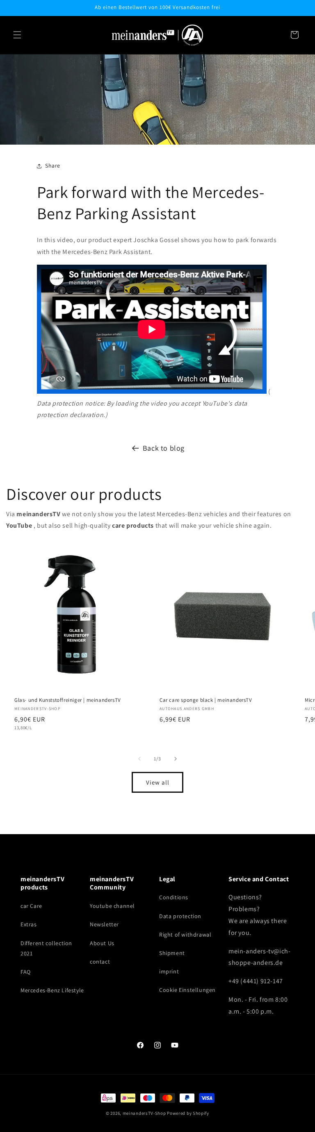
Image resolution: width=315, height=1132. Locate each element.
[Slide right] (176, 759)
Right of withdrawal (185, 934)
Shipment (172, 953)
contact (100, 961)
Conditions (173, 897)
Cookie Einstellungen (187, 990)
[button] (17, 35)
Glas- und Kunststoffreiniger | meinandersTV (67, 700)
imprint (169, 971)
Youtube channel (112, 906)
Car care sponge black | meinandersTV (206, 700)
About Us (102, 943)
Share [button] (52, 165)
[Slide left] (139, 759)
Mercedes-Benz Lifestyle (52, 990)
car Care (31, 906)
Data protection (180, 916)
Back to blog (164, 448)
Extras (29, 924)
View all (157, 782)
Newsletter (104, 924)
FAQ (26, 971)
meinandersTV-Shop (144, 1113)
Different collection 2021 (46, 948)
